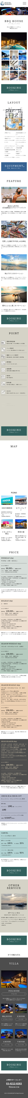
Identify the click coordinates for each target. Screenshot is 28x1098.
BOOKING (14, 88)
